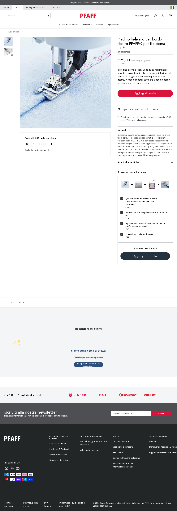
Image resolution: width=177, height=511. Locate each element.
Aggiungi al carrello (145, 93)
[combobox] (28, 15)
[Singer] (78, 395)
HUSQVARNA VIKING (35, 7)
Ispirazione (113, 24)
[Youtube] (17, 468)
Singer (6, 7)
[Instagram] (12, 468)
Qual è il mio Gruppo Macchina (38, 150)
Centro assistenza (121, 441)
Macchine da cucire (68, 24)
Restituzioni (118, 452)
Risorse (99, 24)
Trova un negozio (141, 15)
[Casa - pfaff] (12, 438)
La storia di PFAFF (57, 443)
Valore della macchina (90, 450)
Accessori (87, 24)
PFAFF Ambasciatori (58, 454)
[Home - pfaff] (88, 15)
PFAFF (18, 7)
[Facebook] (6, 468)
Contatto (153, 441)
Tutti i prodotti (13, 32)
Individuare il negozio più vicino (163, 447)
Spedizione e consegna (123, 447)
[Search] (48, 16)
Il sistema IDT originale (59, 449)
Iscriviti (161, 413)
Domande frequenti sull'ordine (126, 458)
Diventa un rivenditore (59, 460)
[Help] (155, 15)
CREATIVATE (56, 7)
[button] (170, 15)
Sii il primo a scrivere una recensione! (88, 364)
